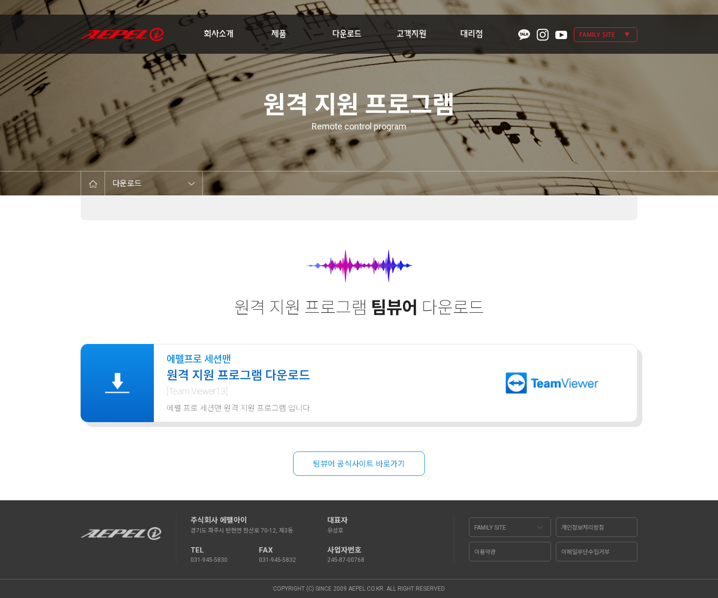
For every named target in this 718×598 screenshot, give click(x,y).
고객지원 (411, 34)
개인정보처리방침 (582, 527)
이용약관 (485, 552)
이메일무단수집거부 (585, 552)
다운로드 (346, 34)
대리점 (471, 34)
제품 (278, 34)
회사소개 (218, 34)
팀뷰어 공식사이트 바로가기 (359, 464)
